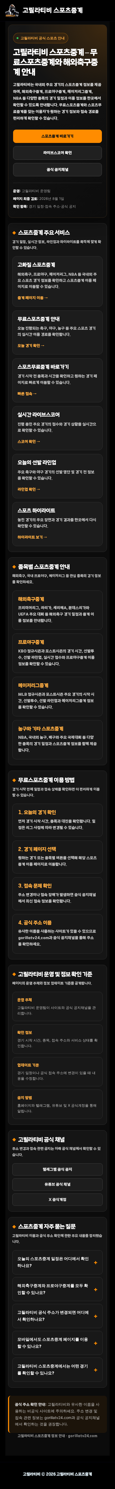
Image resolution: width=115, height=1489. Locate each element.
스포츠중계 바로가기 (57, 136)
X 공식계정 (57, 1200)
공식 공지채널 (57, 170)
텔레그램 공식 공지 (57, 1169)
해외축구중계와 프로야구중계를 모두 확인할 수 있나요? (52, 1289)
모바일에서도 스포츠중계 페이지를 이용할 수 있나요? (52, 1343)
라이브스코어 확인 (57, 153)
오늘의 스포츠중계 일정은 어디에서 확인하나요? (53, 1262)
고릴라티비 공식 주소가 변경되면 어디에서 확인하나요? (53, 1316)
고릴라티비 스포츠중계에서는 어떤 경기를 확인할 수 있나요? (52, 1369)
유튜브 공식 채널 (58, 1184)
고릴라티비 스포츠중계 (53, 10)
